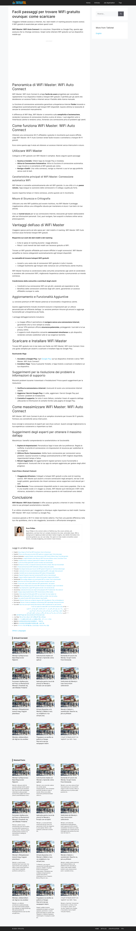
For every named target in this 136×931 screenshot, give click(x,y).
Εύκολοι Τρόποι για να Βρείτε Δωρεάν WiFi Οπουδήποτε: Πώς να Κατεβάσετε (42, 600)
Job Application (109, 3)
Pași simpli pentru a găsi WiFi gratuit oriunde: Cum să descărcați (36, 587)
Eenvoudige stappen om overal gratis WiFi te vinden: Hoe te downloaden (41, 579)
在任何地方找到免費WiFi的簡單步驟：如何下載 (31, 623)
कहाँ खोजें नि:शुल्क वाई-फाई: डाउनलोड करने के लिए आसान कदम (30, 615)
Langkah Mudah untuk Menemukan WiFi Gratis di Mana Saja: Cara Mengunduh (46, 556)
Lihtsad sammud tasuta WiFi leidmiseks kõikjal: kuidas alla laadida (35, 566)
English (99, 33)
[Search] (121, 13)
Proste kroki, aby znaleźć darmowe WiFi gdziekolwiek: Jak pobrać (36, 583)
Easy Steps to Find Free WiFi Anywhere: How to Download (34, 552)
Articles (97, 3)
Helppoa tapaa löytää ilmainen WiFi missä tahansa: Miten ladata (35, 592)
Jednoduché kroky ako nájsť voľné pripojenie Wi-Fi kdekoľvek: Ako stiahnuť (42, 590)
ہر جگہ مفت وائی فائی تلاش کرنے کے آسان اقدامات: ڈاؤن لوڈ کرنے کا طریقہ (45, 608)
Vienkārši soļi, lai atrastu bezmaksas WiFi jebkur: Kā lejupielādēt (37, 573)
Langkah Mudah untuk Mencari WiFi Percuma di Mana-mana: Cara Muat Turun (45, 558)
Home (88, 3)
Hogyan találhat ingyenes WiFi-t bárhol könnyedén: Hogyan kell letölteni (39, 577)
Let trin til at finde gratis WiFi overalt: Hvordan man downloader (35, 562)
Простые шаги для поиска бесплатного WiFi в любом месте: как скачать (40, 604)
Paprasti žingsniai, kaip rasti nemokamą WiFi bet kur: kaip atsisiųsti (37, 575)
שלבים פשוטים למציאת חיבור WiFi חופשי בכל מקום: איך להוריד (47, 606)
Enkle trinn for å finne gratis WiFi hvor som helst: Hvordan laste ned (36, 581)
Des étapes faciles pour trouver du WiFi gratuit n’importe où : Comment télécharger (42, 569)
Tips (120, 3)
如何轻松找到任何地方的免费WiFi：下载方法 (31, 621)
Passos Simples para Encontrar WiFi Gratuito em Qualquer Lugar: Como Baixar (41, 585)
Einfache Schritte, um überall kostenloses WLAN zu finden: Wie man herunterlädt (41, 564)
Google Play (47, 359)
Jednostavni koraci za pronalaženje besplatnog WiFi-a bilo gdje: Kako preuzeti (41, 571)
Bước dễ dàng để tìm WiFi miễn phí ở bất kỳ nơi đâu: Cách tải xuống (38, 596)
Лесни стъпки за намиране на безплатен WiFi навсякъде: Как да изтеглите (42, 602)
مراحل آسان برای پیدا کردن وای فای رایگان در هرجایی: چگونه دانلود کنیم (44, 613)
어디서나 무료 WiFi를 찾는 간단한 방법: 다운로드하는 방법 (33, 625)
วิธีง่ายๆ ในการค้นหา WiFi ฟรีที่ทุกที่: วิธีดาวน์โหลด (32, 617)
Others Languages (19, 631)
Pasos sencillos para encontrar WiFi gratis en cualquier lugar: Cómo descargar (40, 554)
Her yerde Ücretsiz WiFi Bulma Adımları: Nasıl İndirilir (32, 598)
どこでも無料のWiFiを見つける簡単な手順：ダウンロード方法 (34, 619)
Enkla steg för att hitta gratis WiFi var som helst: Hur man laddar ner (37, 594)
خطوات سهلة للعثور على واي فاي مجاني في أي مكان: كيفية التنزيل (46, 610)
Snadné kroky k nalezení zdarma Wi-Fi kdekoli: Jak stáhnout (35, 560)
